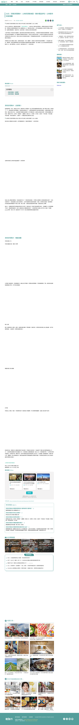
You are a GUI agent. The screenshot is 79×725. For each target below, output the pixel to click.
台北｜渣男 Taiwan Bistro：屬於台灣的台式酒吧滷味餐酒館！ (13, 544)
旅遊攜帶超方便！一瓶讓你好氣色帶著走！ (46, 694)
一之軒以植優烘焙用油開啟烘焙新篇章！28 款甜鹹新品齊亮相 (65, 45)
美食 (17, 1)
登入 (71, 1)
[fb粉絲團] (64, 719)
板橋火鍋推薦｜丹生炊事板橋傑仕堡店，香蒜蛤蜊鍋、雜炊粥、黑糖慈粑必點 (66, 41)
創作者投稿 (17, 717)
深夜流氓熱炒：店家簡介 (13, 92)
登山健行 (27, 1)
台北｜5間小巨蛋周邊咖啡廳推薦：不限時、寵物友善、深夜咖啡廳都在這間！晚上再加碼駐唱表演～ (46, 708)
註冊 (74, 1)
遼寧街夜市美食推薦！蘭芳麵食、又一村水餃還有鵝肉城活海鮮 (29, 708)
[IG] (67, 719)
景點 (12, 1)
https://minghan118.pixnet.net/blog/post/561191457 (21, 501)
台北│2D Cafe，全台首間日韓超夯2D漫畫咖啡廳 (12, 694)
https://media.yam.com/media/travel (31, 719)
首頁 (6, 4)
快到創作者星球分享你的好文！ (66, 4)
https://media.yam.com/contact (31, 720)
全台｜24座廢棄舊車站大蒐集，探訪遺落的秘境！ (18, 557)
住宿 (22, 1)
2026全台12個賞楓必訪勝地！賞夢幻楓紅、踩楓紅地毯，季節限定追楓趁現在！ (25, 568)
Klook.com (7, 85)
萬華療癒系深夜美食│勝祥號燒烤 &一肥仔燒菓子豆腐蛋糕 (29, 544)
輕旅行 (4, 2)
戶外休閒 (34, 1)
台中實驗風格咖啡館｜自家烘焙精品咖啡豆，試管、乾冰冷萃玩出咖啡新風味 (66, 49)
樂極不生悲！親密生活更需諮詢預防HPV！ (17, 563)
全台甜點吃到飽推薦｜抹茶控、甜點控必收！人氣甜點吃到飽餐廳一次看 (12, 708)
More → (52, 537)
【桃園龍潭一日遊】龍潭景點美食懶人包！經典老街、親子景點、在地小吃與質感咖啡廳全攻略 (66, 37)
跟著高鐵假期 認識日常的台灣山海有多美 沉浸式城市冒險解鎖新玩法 (65, 33)
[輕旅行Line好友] (72, 719)
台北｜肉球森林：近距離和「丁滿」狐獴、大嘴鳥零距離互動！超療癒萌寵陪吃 (25, 565)
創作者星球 (62, 1)
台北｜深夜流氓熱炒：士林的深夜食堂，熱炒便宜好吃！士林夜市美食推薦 (45, 544)
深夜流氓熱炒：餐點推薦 (13, 94)
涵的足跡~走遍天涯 (19, 20)
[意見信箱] (70, 719)
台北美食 (14, 4)
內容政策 (31, 717)
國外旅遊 (41, 1)
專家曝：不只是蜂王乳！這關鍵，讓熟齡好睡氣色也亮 (29, 694)
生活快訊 (48, 1)
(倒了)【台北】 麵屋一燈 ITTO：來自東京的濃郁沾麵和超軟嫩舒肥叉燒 (23, 560)
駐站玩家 (55, 1)
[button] (52, 545)
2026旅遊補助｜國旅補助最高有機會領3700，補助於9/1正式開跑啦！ (65, 29)
